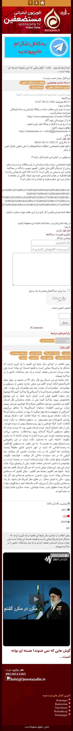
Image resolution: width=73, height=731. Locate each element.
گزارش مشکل (58, 555)
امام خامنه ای (48, 340)
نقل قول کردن (63, 138)
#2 (65, 102)
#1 (65, 142)
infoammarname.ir (57, 131)
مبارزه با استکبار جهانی (58, 87)
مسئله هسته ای (19, 353)
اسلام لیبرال (37, 87)
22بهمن (34, 357)
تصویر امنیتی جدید (61, 308)
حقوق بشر (48, 357)
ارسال (65, 322)
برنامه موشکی (63, 357)
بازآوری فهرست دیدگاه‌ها (58, 234)
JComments (36, 328)
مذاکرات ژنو (36, 353)
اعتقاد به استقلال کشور (33, 82)
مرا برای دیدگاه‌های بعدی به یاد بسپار (47, 291)
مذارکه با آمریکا (52, 353)
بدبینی (67, 353)
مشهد (23, 357)
